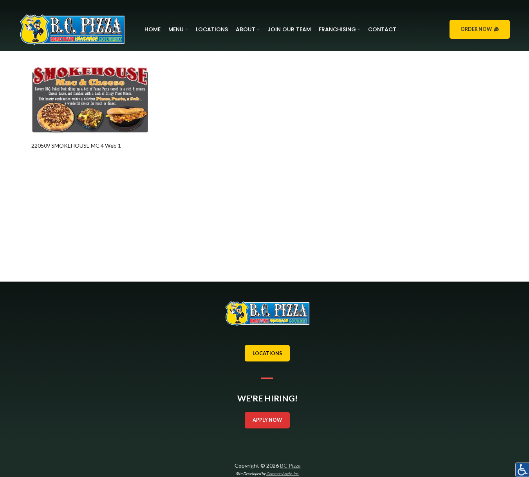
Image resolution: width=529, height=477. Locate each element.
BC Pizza (290, 465)
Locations (267, 353)
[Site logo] (72, 28)
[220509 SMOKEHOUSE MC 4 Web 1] (90, 99)
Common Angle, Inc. (282, 473)
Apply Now (267, 420)
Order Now (476, 29)
